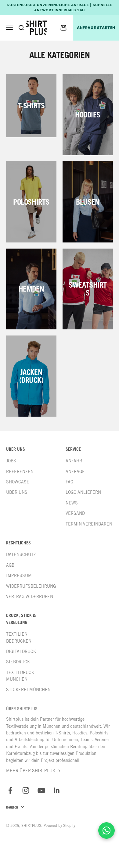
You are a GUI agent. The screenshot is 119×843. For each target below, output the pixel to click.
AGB (10, 565)
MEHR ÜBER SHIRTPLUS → (33, 770)
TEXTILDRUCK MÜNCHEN (20, 676)
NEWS (72, 502)
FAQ (69, 481)
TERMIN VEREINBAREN (89, 524)
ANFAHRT (75, 460)
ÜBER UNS (16, 492)
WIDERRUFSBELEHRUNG (31, 586)
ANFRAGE (75, 471)
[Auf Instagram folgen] (26, 790)
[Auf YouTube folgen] (41, 790)
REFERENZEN (20, 471)
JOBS (11, 460)
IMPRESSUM (19, 575)
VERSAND (75, 513)
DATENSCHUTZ (21, 554)
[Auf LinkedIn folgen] (57, 790)
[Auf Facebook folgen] (10, 790)
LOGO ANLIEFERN (83, 492)
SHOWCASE (17, 481)
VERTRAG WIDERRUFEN (29, 596)
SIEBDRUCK (18, 661)
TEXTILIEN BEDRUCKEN (18, 637)
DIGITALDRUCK (21, 651)
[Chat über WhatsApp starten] (106, 830)
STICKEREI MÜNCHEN (28, 689)
